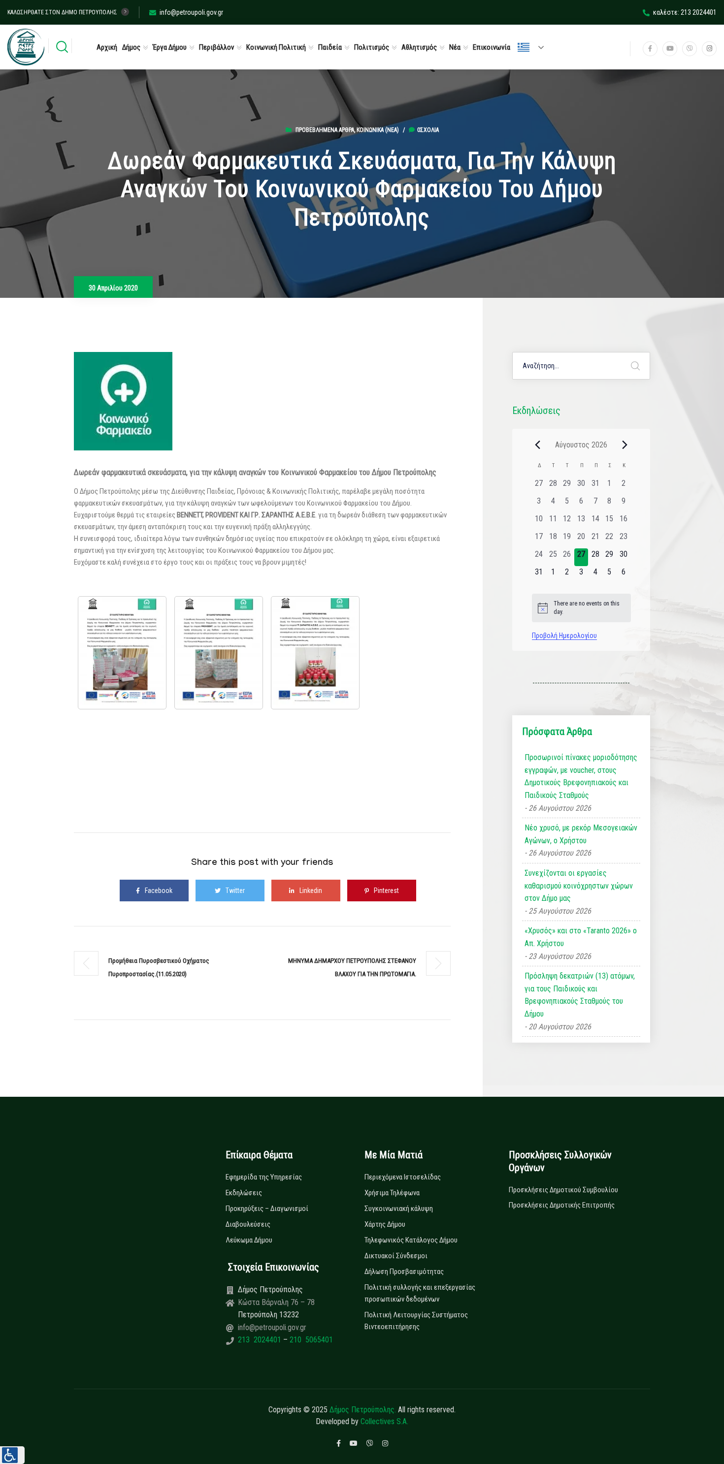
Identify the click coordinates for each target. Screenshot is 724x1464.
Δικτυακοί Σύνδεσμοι (396, 1255)
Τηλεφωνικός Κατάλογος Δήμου (411, 1240)
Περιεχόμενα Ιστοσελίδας (402, 1177)
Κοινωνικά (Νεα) (378, 130)
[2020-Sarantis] (315, 652)
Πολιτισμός (371, 47)
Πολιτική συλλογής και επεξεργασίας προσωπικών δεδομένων (419, 1293)
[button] (12, 1455)
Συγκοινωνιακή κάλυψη (398, 1208)
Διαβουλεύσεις (248, 1224)
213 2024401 (260, 1339)
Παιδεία (330, 47)
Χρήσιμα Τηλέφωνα (392, 1192)
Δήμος (131, 47)
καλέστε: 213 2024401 (685, 12)
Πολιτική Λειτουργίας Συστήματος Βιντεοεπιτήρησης (416, 1320)
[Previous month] (538, 444)
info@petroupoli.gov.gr (191, 12)
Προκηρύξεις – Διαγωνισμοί (267, 1208)
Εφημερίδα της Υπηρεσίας (264, 1177)
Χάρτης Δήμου (384, 1224)
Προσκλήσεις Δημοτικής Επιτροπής (562, 1205)
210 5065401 (310, 1339)
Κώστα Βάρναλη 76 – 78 (276, 1302)
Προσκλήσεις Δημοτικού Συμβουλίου (563, 1189)
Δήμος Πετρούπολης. (362, 1409)
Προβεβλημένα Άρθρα (325, 130)
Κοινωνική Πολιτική (276, 47)
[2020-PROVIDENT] (218, 652)
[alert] (581, 608)
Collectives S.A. (384, 1421)
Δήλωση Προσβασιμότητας (404, 1271)
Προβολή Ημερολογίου (564, 635)
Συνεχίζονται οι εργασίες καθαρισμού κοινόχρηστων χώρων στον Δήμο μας (579, 885)
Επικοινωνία (491, 47)
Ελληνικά (535, 47)
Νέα (455, 47)
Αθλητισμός (419, 47)
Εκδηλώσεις (244, 1192)
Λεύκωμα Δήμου (249, 1240)
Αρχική (107, 47)
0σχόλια (428, 130)
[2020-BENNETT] (122, 652)
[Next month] (625, 444)
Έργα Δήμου (170, 47)
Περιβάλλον (216, 47)
